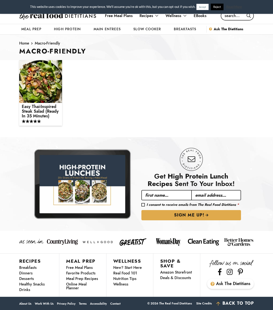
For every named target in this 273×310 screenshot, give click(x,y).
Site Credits (204, 303)
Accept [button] (202, 7)
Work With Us (44, 303)
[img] (220, 271)
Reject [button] (217, 7)
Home (24, 43)
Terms (83, 303)
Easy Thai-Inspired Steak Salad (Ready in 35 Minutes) (40, 111)
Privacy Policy (66, 303)
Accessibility (98, 303)
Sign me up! (189, 215)
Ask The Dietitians (233, 284)
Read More (234, 7)
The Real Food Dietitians (57, 16)
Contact (115, 303)
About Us (25, 303)
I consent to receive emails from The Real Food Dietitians (193, 205)
